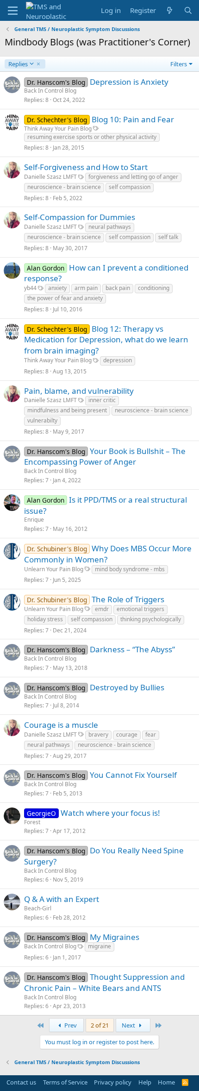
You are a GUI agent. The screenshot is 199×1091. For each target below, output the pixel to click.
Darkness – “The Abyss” (132, 649)
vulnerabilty (42, 420)
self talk (168, 237)
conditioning (153, 288)
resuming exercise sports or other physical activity (91, 137)
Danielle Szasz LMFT (50, 177)
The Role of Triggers (128, 599)
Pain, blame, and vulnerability (79, 390)
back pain (118, 288)
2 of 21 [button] (100, 1025)
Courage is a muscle (61, 724)
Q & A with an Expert (61, 899)
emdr (102, 609)
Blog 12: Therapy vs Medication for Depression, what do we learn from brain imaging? (106, 339)
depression (117, 360)
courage (126, 734)
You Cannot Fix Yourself (133, 774)
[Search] (188, 10)
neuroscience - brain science (64, 187)
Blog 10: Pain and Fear (133, 119)
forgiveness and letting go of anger (133, 177)
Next (129, 1025)
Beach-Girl (37, 908)
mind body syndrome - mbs (130, 569)
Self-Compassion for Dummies (79, 217)
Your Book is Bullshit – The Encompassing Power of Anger (105, 456)
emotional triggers (140, 609)
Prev (70, 1025)
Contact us (21, 1082)
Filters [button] (178, 64)
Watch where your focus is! (110, 812)
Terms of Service (65, 1082)
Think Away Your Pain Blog (58, 128)
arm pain (86, 288)
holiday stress (45, 619)
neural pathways (109, 227)
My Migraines (114, 937)
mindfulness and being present (67, 410)
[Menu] (13, 10)
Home (166, 1082)
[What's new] (170, 10)
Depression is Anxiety (129, 81)
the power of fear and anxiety (65, 298)
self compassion (129, 187)
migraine (99, 946)
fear (150, 734)
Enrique (34, 519)
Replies (18, 64)
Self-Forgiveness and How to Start (86, 167)
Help (144, 1082)
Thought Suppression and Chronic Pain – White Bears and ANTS (104, 982)
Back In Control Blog (50, 91)
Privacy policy (112, 1082)
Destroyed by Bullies (127, 687)
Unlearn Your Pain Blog (53, 569)
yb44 (30, 288)
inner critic (102, 400)
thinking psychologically (150, 619)
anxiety (57, 288)
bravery (98, 734)
